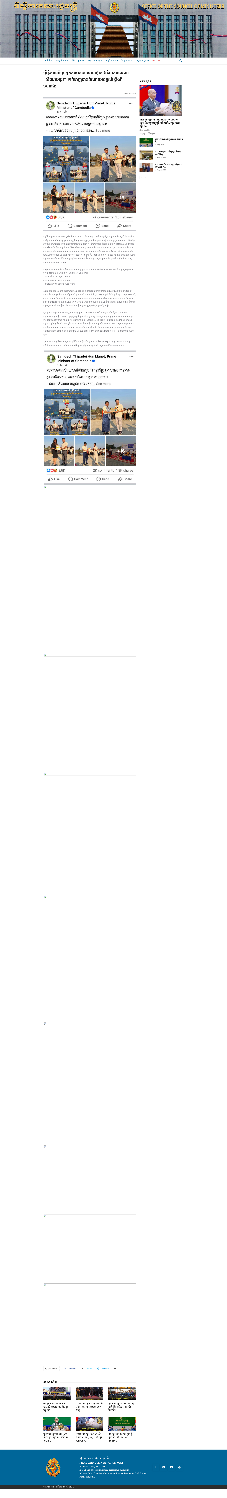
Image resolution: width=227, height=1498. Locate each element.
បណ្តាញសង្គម (141, 61)
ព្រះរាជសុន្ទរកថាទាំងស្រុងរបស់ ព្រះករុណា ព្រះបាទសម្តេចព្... (56, 1437)
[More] (115, 1368)
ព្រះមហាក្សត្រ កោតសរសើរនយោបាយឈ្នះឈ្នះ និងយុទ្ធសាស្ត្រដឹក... (89, 1437)
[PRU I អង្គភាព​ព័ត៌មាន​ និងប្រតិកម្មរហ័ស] (113, 29)
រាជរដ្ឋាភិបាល (60, 61)
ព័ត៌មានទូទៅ (77, 61)
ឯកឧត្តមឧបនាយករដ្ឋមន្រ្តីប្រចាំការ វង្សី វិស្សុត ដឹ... (169, 140)
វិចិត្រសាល (126, 61)
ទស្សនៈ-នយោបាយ (94, 61)
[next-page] (145, 177)
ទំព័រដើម (48, 61)
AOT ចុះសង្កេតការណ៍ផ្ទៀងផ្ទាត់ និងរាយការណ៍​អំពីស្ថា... (168, 153)
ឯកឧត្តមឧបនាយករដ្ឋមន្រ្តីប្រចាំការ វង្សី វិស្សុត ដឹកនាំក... (120, 1437)
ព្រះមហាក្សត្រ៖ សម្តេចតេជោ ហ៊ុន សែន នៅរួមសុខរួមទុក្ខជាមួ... (89, 1407)
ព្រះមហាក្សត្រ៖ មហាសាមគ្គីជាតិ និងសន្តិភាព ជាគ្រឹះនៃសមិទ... (121, 1407)
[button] (180, 61)
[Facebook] (156, 1467)
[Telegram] (163, 1467)
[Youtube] (171, 1467)
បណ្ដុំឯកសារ (111, 61)
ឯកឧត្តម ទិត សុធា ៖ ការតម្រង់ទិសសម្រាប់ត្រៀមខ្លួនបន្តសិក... (56, 1407)
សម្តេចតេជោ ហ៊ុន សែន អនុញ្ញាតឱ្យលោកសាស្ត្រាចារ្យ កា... (168, 166)
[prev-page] (141, 177)
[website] (179, 1467)
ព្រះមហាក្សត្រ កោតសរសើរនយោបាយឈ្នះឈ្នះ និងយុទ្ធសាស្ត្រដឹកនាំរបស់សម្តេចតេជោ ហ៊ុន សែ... (160, 123)
